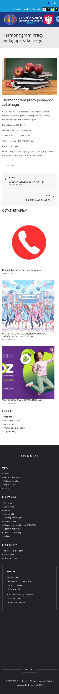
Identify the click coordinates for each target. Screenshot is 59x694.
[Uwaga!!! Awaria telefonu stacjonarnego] (28, 243)
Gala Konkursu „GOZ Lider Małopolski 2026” (22, 400)
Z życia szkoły (8, 166)
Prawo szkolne (9, 521)
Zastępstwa (8, 507)
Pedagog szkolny (11, 481)
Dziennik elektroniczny (13, 551)
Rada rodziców (10, 558)
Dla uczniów (8, 424)
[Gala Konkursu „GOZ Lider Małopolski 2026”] (28, 372)
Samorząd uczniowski (13, 477)
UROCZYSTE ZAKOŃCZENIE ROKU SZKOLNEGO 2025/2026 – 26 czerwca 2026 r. (24, 335)
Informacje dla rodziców (14, 428)
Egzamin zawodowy (12, 532)
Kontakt (6, 488)
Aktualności (8, 554)
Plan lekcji (7, 503)
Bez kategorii (9, 417)
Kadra (6, 474)
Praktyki (6, 536)
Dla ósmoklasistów (11, 420)
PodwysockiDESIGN (34, 685)
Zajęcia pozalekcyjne (12, 518)
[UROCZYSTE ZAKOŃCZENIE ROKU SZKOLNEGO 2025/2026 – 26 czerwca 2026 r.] (28, 306)
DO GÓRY (29, 670)
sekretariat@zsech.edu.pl (24, 594)
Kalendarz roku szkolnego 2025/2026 (19, 525)
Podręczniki (8, 514)
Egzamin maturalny (11, 529)
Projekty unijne (9, 485)
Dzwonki (7, 510)
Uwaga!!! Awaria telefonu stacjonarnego (21, 270)
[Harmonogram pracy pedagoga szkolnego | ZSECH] (29, 19)
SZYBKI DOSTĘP (29, 456)
